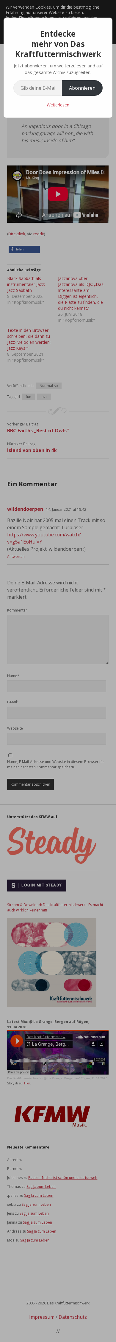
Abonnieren (82, 88)
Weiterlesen (58, 105)
